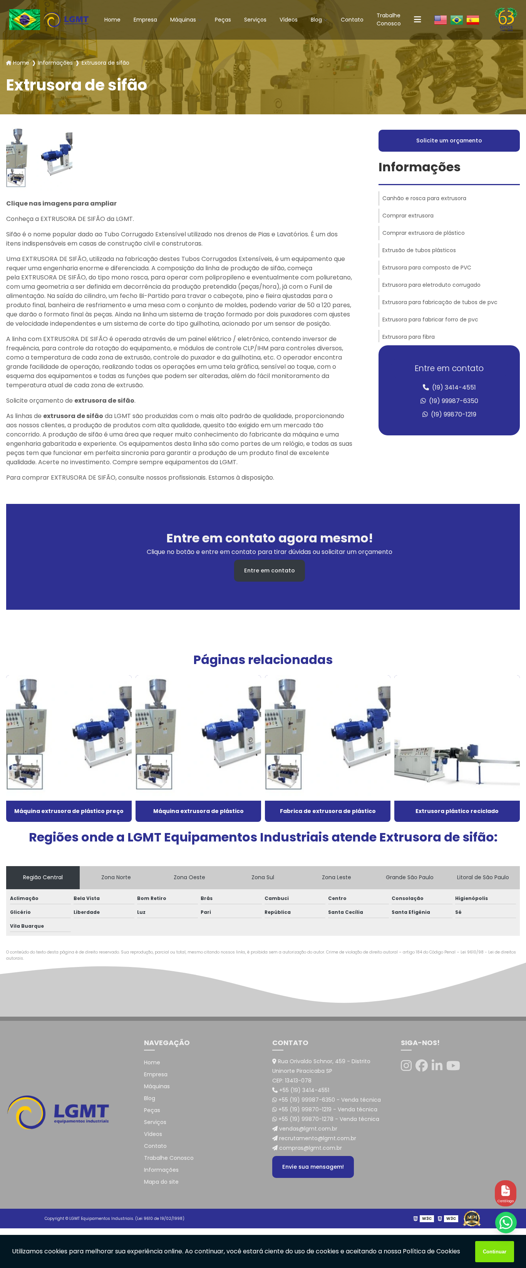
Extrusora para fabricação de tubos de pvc (440, 302)
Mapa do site (161, 1182)
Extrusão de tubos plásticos (419, 250)
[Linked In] (437, 1066)
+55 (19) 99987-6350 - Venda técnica (329, 1100)
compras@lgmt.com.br (310, 1148)
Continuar (494, 1252)
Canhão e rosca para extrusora (424, 198)
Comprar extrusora (408, 215)
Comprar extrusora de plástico (423, 233)
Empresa (145, 19)
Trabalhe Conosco (389, 19)
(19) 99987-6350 (452, 400)
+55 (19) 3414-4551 (303, 1090)
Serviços (255, 19)
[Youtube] (453, 1066)
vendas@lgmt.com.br (307, 1129)
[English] (440, 20)
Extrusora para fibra (408, 337)
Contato (352, 19)
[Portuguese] (457, 20)
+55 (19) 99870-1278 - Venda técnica (328, 1119)
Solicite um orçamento (449, 140)
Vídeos (289, 19)
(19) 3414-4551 (453, 387)
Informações (55, 63)
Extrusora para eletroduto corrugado (431, 285)
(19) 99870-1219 (452, 414)
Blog (316, 19)
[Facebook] (421, 1066)
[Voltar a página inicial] (66, 19)
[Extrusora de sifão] (39, 160)
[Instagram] (406, 1066)
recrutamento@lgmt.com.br (317, 1138)
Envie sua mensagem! (313, 1167)
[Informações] (417, 20)
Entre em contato (269, 570)
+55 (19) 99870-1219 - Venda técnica (327, 1109)
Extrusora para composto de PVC (426, 267)
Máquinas (183, 19)
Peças (223, 19)
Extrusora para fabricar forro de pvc (430, 319)
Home (112, 19)
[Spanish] (473, 20)
